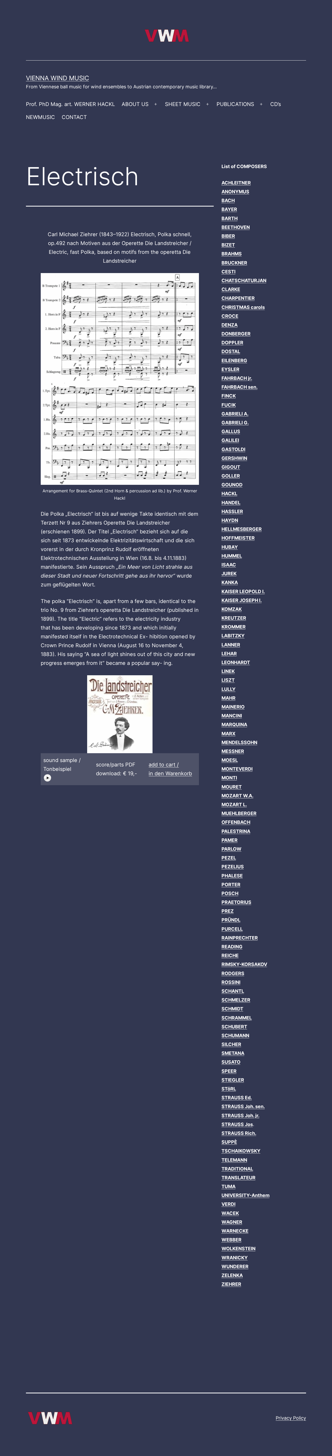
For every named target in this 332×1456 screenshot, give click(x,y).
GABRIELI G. (235, 422)
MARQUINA (234, 724)
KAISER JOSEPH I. (242, 600)
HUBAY (230, 547)
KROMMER (234, 627)
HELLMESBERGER (242, 529)
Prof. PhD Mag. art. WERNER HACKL (70, 104)
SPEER (229, 1071)
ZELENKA (232, 1275)
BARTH (230, 218)
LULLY (229, 689)
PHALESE (232, 875)
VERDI (229, 1204)
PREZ (228, 911)
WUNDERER (235, 1266)
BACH (228, 200)
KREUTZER (234, 618)
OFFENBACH (236, 822)
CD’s (275, 104)
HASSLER (232, 511)
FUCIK (229, 405)
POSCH (230, 893)
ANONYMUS (235, 191)
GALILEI (230, 440)
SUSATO (231, 1062)
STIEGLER (233, 1080)
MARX (229, 733)
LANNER (231, 644)
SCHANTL (233, 991)
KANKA (230, 582)
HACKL (229, 493)
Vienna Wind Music (57, 78)
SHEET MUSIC (182, 104)
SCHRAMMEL (237, 1018)
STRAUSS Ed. (237, 1097)
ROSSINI (231, 982)
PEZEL (229, 858)
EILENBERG (234, 360)
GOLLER (231, 476)
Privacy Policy (291, 1418)
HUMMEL (232, 556)
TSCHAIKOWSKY (241, 1151)
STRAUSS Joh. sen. (243, 1106)
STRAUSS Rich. (239, 1133)
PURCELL (232, 929)
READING (232, 946)
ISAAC (229, 564)
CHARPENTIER (238, 298)
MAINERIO (233, 707)
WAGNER (232, 1222)
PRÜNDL (231, 920)
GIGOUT (231, 467)
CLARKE (231, 289)
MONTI (229, 777)
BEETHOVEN (236, 227)
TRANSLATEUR (238, 1177)
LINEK (228, 671)
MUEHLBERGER (239, 813)
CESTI (229, 271)
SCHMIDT (232, 1008)
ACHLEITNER (236, 183)
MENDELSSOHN (239, 742)
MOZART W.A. (237, 795)
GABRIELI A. (235, 413)
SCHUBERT (234, 1026)
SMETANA (233, 1053)
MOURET (232, 787)
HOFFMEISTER (238, 538)
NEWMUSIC (40, 117)
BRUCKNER (234, 263)
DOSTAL (231, 351)
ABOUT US (135, 104)
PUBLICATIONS (235, 104)
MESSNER (233, 751)
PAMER (230, 840)
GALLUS (231, 431)
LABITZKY (233, 635)
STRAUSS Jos (237, 1124)
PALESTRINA (236, 831)
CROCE (230, 316)
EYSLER (230, 369)
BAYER (229, 209)
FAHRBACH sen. (240, 387)
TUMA (229, 1186)
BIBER (228, 236)
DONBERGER (236, 333)
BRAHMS (232, 253)
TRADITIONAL (237, 1169)
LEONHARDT (236, 662)
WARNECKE (235, 1231)
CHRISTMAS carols (243, 307)
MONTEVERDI (237, 769)
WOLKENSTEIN (238, 1248)
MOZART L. (234, 804)
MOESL (230, 760)
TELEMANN (234, 1160)
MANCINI (232, 715)
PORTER (231, 884)
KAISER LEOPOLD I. (243, 591)
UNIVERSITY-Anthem (245, 1195)
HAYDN (230, 520)
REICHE (230, 955)
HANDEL (231, 502)
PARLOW (231, 849)
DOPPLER (232, 342)
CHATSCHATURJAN (244, 280)
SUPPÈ (229, 1142)
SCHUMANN (235, 1035)
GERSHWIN (234, 458)
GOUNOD (232, 484)
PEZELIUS (233, 866)
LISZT (228, 680)
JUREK (229, 573)
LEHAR (229, 653)
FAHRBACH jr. (237, 378)
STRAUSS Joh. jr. (240, 1115)
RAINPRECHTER (240, 938)
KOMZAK (232, 609)
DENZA (230, 325)
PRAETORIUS (236, 902)
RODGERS (233, 973)
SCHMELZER (236, 1000)
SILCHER (231, 1044)
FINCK (229, 396)
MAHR (229, 698)
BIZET (228, 245)
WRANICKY (235, 1257)
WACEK (230, 1213)
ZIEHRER (231, 1284)
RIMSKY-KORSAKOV (244, 964)
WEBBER (231, 1239)
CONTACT (74, 117)
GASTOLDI (233, 449)
